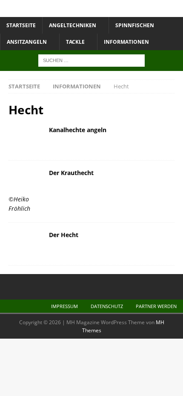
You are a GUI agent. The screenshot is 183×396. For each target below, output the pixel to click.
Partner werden (156, 306)
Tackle (75, 41)
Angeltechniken (72, 25)
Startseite (21, 25)
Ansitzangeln (27, 41)
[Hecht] (26, 139)
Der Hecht (63, 235)
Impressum (64, 306)
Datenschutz (107, 306)
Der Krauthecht (71, 173)
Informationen (126, 41)
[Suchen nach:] (91, 60)
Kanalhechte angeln (77, 130)
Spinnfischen (134, 25)
